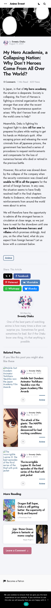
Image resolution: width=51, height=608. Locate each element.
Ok (26, 604)
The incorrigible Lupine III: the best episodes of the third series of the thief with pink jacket (33, 468)
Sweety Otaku (18, 41)
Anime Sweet (17, 4)
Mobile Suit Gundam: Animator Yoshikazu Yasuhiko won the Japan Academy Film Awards (32, 385)
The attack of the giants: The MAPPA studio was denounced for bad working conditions (31, 427)
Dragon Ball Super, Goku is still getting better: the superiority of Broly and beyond (31, 508)
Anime (8, 258)
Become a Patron (15, 581)
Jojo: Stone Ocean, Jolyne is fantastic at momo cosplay (22, 532)
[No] (47, 599)
